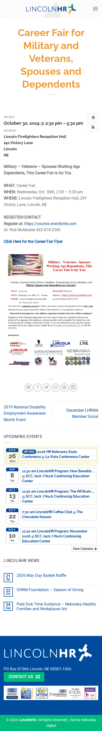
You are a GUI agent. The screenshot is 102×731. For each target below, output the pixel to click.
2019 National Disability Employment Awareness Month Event (25, 413)
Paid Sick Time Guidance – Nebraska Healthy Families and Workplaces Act (56, 606)
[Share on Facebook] (37, 387)
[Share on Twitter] (46, 387)
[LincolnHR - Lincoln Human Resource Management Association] (51, 8)
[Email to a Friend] (55, 387)
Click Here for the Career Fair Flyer (33, 241)
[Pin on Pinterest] (64, 387)
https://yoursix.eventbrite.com (50, 223)
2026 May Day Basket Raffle (41, 575)
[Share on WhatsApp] (29, 387)
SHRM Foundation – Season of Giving (50, 589)
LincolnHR (28, 720)
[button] (95, 8)
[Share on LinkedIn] (73, 387)
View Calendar (83, 549)
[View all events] (93, 117)
